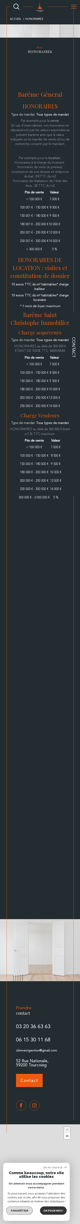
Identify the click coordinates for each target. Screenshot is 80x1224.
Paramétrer (19, 1210)
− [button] (67, 1136)
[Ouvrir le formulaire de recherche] (16, 6)
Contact (73, 347)
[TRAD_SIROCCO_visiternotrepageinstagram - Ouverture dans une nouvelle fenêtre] (34, 1105)
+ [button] (67, 1129)
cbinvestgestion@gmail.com (36, 1050)
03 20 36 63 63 (33, 1026)
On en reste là (52, 1167)
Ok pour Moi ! (53, 1210)
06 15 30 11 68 (33, 1040)
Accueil (15, 18)
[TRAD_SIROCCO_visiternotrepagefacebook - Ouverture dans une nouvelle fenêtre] (21, 1105)
